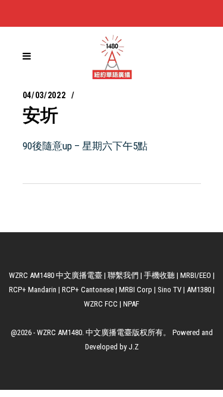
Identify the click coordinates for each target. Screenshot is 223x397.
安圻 (40, 115)
